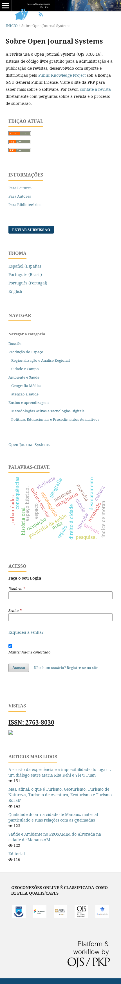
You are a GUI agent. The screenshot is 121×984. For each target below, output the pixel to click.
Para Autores (19, 196)
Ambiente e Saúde (23, 377)
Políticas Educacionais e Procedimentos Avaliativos (55, 419)
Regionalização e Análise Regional (40, 360)
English (15, 291)
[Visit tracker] (10, 733)
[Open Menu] (5, 5)
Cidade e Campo (25, 368)
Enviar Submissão (31, 229)
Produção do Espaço (25, 351)
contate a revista (95, 89)
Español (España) (24, 266)
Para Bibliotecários (24, 204)
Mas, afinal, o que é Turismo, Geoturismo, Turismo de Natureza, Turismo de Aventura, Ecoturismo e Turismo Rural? (60, 794)
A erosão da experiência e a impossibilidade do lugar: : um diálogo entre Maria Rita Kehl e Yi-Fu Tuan (59, 772)
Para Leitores (20, 187)
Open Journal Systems (29, 444)
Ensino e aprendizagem (28, 402)
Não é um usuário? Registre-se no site (66, 667)
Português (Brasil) (25, 274)
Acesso (18, 668)
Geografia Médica (26, 385)
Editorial (16, 853)
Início (12, 25)
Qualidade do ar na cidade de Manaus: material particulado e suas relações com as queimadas (53, 817)
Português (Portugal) (27, 283)
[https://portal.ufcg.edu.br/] (19, 916)
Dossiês (14, 343)
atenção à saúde (25, 394)
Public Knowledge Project (62, 75)
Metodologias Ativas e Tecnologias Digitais (47, 410)
